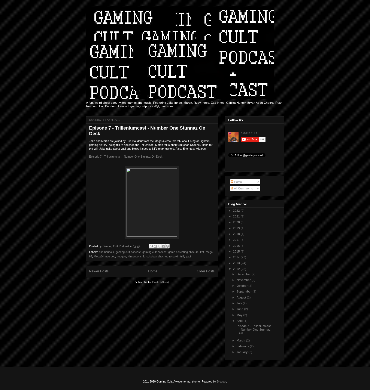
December (244, 274)
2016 (237, 245)
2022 (237, 210)
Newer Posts (99, 271)
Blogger (221, 381)
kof (202, 252)
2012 (237, 269)
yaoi (188, 256)
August (242, 297)
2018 (237, 234)
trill (182, 256)
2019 (237, 228)
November (244, 280)
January (242, 352)
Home (152, 271)
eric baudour (106, 252)
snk (142, 256)
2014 (237, 257)
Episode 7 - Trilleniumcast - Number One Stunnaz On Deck (126, 156)
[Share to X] (159, 246)
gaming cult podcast (128, 252)
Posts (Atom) (160, 282)
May (240, 315)
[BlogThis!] (155, 246)
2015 (237, 251)
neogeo (121, 256)
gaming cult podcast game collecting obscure (170, 252)
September (244, 291)
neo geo (110, 256)
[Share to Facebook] (163, 246)
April (240, 320)
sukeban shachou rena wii (162, 256)
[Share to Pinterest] (167, 246)
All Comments (243, 188)
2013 (237, 263)
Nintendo (133, 256)
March (241, 340)
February (243, 346)
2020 (237, 222)
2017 (237, 239)
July (240, 303)
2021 (237, 216)
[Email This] (151, 246)
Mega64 (99, 256)
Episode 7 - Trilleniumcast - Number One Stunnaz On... (253, 329)
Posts (237, 181)
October (242, 285)
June (240, 309)
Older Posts (206, 271)
